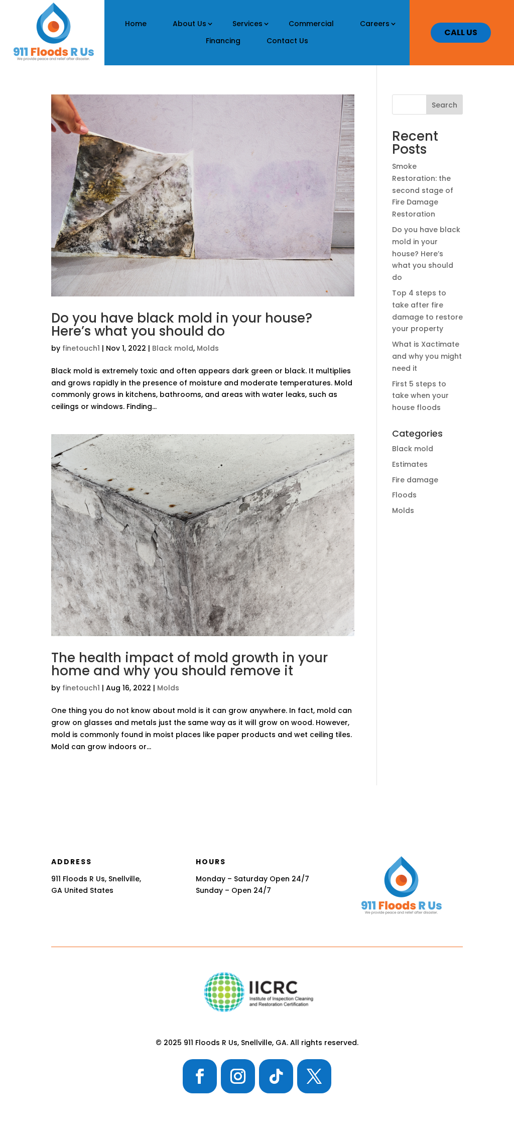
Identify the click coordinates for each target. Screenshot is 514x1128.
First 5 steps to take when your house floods (420, 396)
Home (136, 24)
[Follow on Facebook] (200, 1076)
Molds (208, 348)
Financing (223, 41)
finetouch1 (81, 348)
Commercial (311, 24)
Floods (404, 495)
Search (444, 105)
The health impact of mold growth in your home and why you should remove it (189, 664)
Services (247, 24)
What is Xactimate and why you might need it (427, 356)
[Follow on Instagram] (238, 1076)
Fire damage (415, 480)
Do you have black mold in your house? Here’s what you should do (181, 324)
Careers (375, 24)
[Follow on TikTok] (276, 1076)
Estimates (410, 464)
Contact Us (287, 41)
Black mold (172, 348)
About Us (189, 24)
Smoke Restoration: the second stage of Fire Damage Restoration (422, 190)
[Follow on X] (314, 1076)
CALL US (460, 32)
